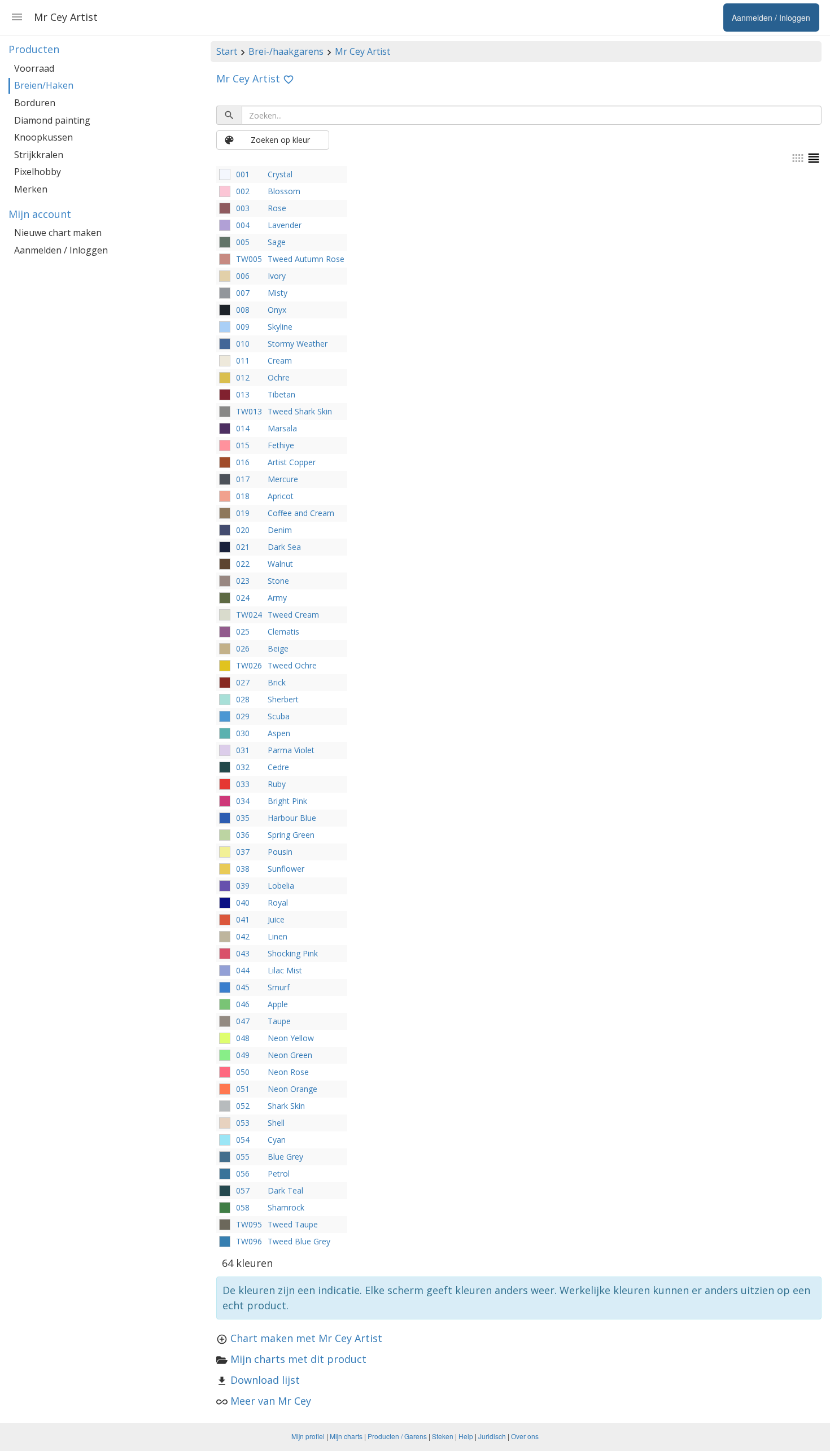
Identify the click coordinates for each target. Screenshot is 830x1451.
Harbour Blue (292, 817)
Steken (442, 1436)
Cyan (277, 1139)
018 (243, 496)
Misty (277, 292)
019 (243, 513)
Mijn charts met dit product (298, 1359)
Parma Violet (291, 750)
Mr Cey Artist (362, 51)
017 (243, 479)
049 (243, 1055)
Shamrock (286, 1207)
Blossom (284, 191)
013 (243, 394)
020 (243, 530)
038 (243, 868)
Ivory (277, 275)
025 (243, 631)
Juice (276, 919)
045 (243, 987)
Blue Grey (285, 1156)
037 (243, 851)
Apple (278, 1004)
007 (243, 292)
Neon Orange (292, 1088)
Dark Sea (284, 546)
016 (243, 462)
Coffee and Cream (301, 513)
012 (243, 377)
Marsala (282, 428)
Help (465, 1436)
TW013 (249, 411)
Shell (276, 1122)
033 (243, 784)
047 (243, 1021)
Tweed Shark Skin (300, 411)
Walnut (280, 563)
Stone (278, 580)
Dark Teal (285, 1190)
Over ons (525, 1436)
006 (243, 275)
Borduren (34, 103)
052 (243, 1105)
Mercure (283, 479)
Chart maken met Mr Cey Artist (306, 1338)
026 (243, 648)
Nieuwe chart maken (58, 232)
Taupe (279, 1021)
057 (243, 1190)
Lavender (285, 225)
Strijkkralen (38, 154)
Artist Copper (292, 462)
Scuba (279, 716)
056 (243, 1173)
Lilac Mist (285, 970)
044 (243, 970)
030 (243, 733)
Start (226, 51)
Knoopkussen (43, 137)
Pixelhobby (37, 171)
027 (243, 682)
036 (243, 834)
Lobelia (281, 885)
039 (243, 885)
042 (243, 936)
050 (243, 1072)
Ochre (279, 377)
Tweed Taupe (293, 1224)
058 (243, 1207)
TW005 (249, 259)
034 (243, 801)
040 (243, 902)
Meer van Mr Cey (270, 1401)
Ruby (277, 784)
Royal (278, 902)
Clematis (283, 631)
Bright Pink (287, 801)
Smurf (279, 987)
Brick (277, 682)
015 (243, 445)
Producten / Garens (397, 1436)
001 (243, 174)
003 (243, 208)
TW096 (249, 1241)
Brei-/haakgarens (286, 51)
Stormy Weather (297, 343)
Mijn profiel (308, 1436)
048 (243, 1038)
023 (243, 580)
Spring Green (291, 834)
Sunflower (286, 868)
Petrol (279, 1173)
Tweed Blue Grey (299, 1241)
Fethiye (281, 445)
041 (243, 919)
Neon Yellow (291, 1038)
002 (243, 191)
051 (243, 1088)
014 (243, 428)
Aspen (279, 733)
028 (243, 699)
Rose (277, 208)
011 (243, 360)
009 (243, 326)
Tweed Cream (293, 614)
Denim (280, 530)
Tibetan (281, 394)
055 (243, 1156)
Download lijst (265, 1380)
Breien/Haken (43, 85)
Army (277, 597)
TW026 (249, 665)
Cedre (278, 767)
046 (243, 1004)
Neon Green (290, 1055)
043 (243, 953)
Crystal (280, 174)
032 (243, 767)
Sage (277, 242)
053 (243, 1122)
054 (243, 1139)
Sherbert (283, 699)
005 (243, 242)
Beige (278, 648)
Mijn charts (346, 1436)
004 (243, 225)
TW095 (249, 1224)
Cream (280, 360)
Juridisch (492, 1436)
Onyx (277, 309)
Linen (277, 936)
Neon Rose (288, 1072)
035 (243, 817)
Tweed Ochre (292, 665)
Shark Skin (286, 1105)
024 (243, 597)
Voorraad (34, 68)
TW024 (249, 614)
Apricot (281, 496)
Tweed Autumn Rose (306, 259)
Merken (30, 189)
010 (243, 343)
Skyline (280, 326)
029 (243, 716)
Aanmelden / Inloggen (61, 250)
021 (243, 546)
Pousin (280, 851)
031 (243, 750)
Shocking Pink (293, 953)
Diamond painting (52, 120)
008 (243, 309)
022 (243, 563)
